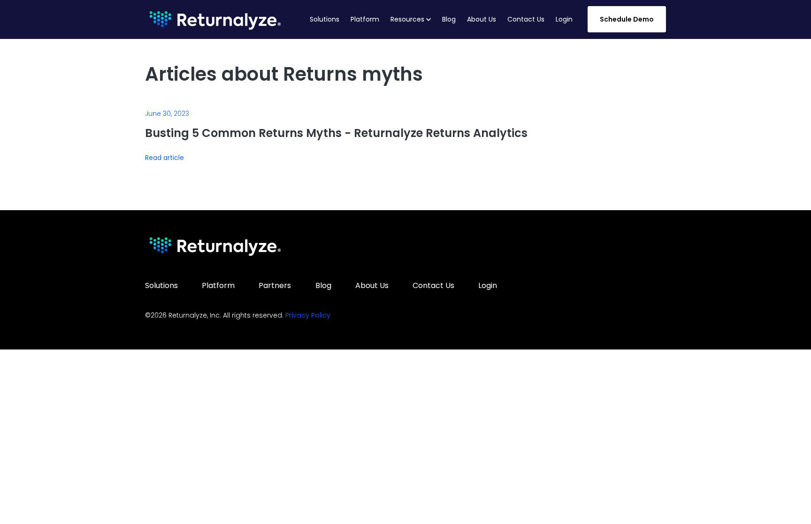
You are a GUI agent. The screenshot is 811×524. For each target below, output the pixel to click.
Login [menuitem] (487, 285)
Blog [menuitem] (323, 285)
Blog (449, 19)
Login (564, 19)
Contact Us (525, 19)
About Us (481, 19)
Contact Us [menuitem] (433, 285)
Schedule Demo (627, 19)
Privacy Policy (307, 315)
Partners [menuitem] (275, 285)
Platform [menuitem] (218, 285)
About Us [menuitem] (372, 285)
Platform (365, 19)
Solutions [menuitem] (161, 285)
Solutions (324, 19)
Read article (164, 157)
